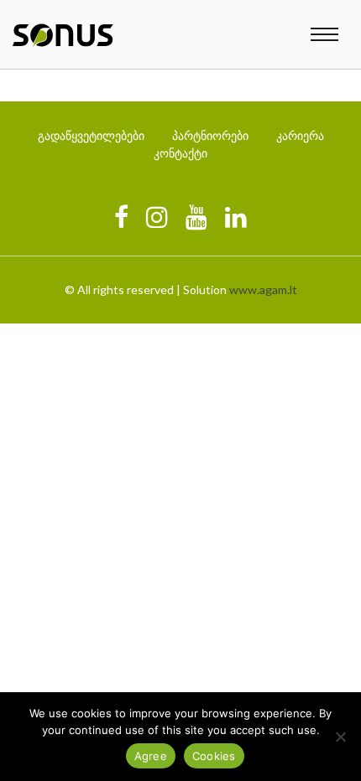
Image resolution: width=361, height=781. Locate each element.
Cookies (214, 756)
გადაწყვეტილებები (91, 135)
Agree (150, 756)
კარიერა (300, 135)
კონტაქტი (180, 153)
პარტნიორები (210, 135)
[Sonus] (63, 35)
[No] (340, 736)
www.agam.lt (263, 289)
